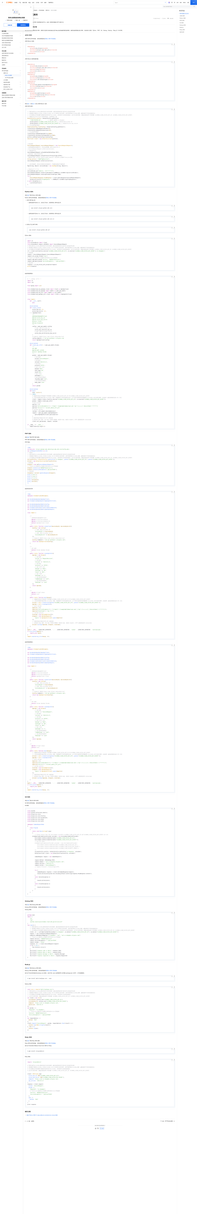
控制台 (184, 2)
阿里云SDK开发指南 (50, 38)
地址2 (33, 103)
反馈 (103, 1128)
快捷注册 (10, 25)
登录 (194, 2)
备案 (181, 2)
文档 (177, 2)
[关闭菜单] (2, 2)
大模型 (15, 2)
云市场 (37, 2)
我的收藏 (171, 18)
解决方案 (25, 2)
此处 (28, 195)
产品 (20, 2)
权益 (29, 2)
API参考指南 (41, 10)
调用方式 (47, 10)
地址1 (28, 103)
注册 (188, 2)
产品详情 (164, 18)
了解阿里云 (50, 2)
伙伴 (42, 2)
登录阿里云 (23, 25)
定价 (33, 2)
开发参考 (35, 10)
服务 (45, 2)
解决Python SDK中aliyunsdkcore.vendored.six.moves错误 (42, 1115)
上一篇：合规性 (30, 1121)
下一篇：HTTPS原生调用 (166, 1121)
